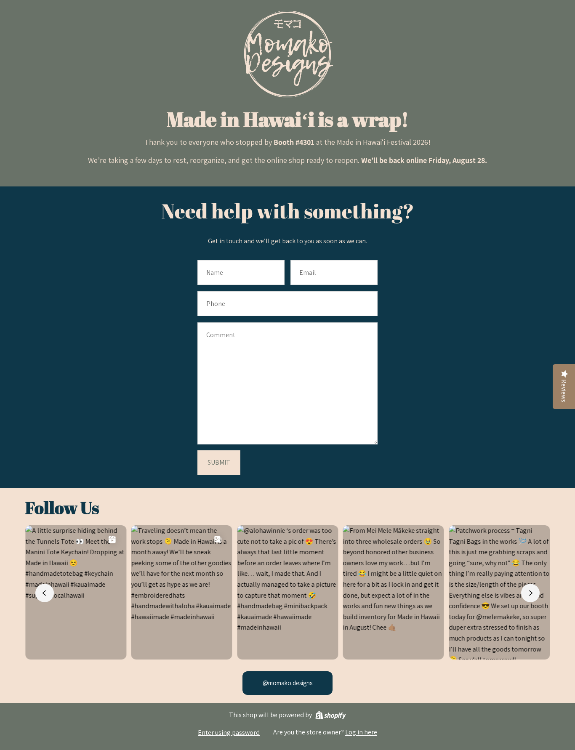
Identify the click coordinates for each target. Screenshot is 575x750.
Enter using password (229, 732)
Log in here (361, 732)
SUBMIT (219, 462)
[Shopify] (330, 715)
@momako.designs (287, 683)
